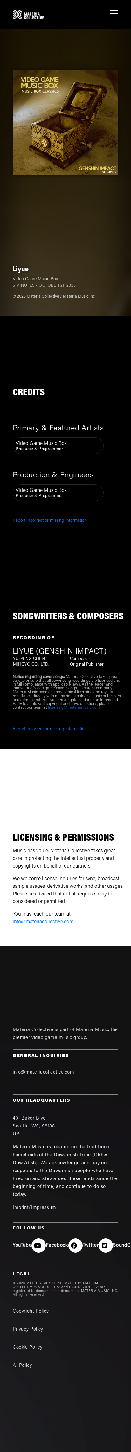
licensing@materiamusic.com (74, 708)
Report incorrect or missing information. (50, 521)
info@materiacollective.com (43, 922)
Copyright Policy (31, 1311)
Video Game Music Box (35, 279)
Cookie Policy (27, 1347)
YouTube (22, 1245)
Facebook (57, 1245)
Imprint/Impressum (34, 1207)
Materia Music (92, 1030)
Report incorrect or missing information (50, 729)
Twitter (91, 1245)
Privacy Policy (28, 1329)
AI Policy (22, 1365)
